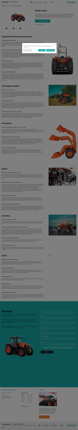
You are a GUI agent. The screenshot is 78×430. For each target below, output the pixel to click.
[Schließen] (55, 44)
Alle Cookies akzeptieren (50, 50)
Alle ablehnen (42, 50)
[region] (39, 48)
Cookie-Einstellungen (27, 50)
